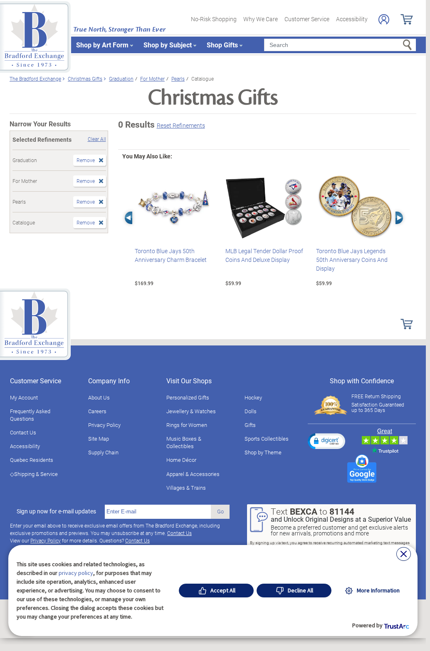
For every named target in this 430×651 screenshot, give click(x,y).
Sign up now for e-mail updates (56, 511)
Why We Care (260, 19)
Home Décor (181, 460)
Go (220, 511)
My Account (24, 397)
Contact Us (23, 432)
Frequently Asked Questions (30, 414)
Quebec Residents (31, 460)
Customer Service (306, 19)
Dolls (251, 411)
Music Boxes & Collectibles (183, 442)
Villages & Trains (186, 487)
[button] (326, 441)
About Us (99, 397)
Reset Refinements (181, 125)
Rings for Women (186, 425)
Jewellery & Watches (191, 411)
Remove (86, 160)
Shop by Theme (263, 452)
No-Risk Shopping (214, 19)
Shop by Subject (167, 44)
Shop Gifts (222, 44)
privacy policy (76, 573)
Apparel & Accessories (193, 474)
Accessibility (352, 19)
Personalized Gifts (187, 397)
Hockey (253, 397)
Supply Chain (103, 452)
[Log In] (384, 19)
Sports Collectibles (267, 438)
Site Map (98, 438)
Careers (97, 411)
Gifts (250, 425)
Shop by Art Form (102, 44)
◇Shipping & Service (34, 474)
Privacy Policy (104, 425)
